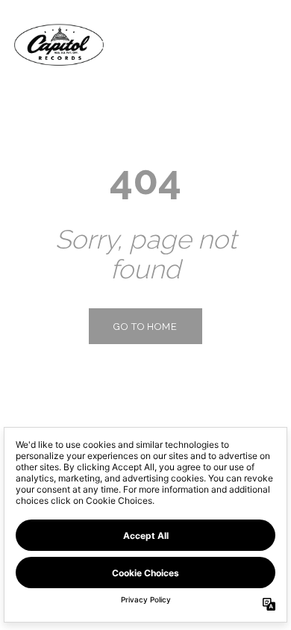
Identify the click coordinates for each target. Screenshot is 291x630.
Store (246, 44)
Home (107, 44)
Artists (175, 44)
